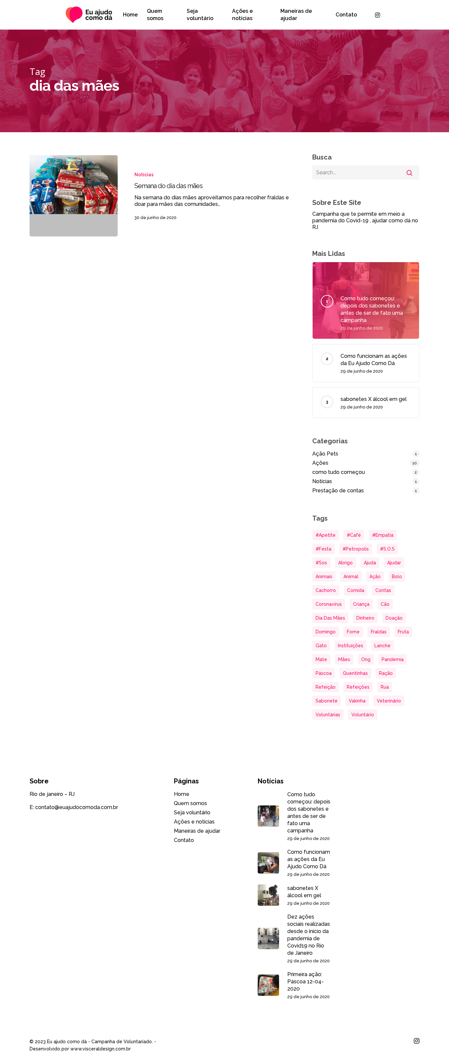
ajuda (370, 562)
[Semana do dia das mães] (74, 195)
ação (375, 576)
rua (385, 687)
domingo (326, 631)
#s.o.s (387, 549)
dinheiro (365, 618)
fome (353, 631)
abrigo (345, 562)
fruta (403, 631)
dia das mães (330, 618)
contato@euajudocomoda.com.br (76, 807)
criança (361, 604)
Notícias (144, 174)
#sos (321, 562)
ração (386, 673)
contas (383, 590)
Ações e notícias (194, 822)
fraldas (379, 631)
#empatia (382, 535)
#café (354, 535)
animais (324, 576)
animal (350, 576)
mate (321, 659)
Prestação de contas (338, 490)
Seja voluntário (192, 812)
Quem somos (190, 803)
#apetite (326, 535)
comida (355, 590)
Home (181, 794)
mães (344, 659)
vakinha (357, 700)
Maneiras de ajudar (197, 831)
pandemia (393, 659)
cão (385, 604)
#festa (323, 549)
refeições (358, 687)
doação (394, 618)
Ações (320, 463)
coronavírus (329, 604)
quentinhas (355, 673)
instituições (350, 645)
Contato (184, 840)
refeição (326, 687)
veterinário (389, 700)
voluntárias (328, 714)
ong (365, 659)
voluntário (362, 714)
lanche (382, 645)
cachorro (326, 590)
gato (321, 645)
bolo (397, 576)
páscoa (324, 673)
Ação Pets (325, 454)
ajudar (394, 562)
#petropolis (356, 549)
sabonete (327, 700)
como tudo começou (338, 472)
